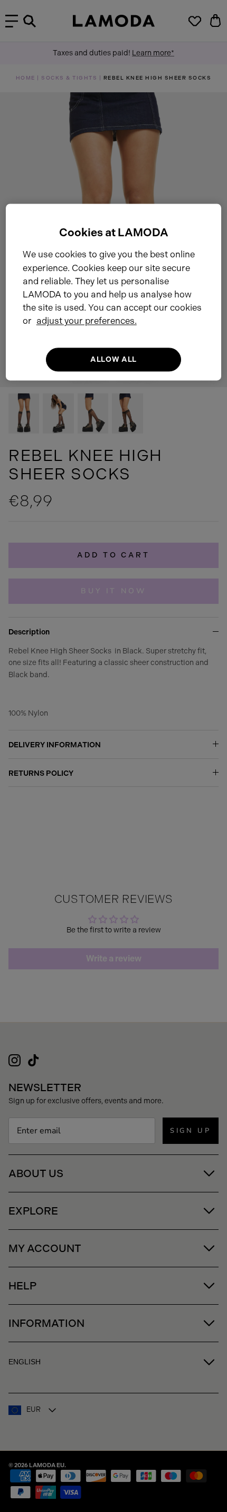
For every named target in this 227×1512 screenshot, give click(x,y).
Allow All (113, 359)
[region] (114, 292)
